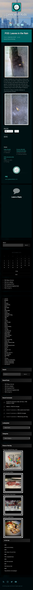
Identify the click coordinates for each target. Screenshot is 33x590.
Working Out (7, 364)
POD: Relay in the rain (9, 280)
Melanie (8, 406)
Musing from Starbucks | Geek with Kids (15, 401)
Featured (6, 316)
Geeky (5, 323)
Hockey (6, 327)
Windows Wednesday (9, 361)
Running (6, 346)
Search (4, 242)
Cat (5, 301)
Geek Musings (7, 322)
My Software (7, 336)
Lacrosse (6, 329)
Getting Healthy (7, 326)
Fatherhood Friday (8, 314)
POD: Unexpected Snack (9, 556)
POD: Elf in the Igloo (15, 406)
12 (4, 263)
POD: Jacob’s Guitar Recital (23, 409)
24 (25, 265)
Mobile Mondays (7, 335)
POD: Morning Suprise (8, 561)
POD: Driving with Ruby (23, 416)
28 (12, 267)
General (5, 39)
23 (21, 265)
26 (4, 267)
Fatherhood (6, 313)
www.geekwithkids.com (11, 179)
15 (17, 263)
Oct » (16, 274)
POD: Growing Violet (8, 566)
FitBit (5, 317)
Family (5, 312)
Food (5, 319)
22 (17, 265)
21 (12, 265)
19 (4, 265)
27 (8, 267)
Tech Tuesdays (7, 354)
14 (12, 263)
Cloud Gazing (7, 304)
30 (21, 267)
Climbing (6, 303)
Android (6, 298)
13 (8, 263)
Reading (6, 343)
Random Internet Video (9, 342)
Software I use (7, 349)
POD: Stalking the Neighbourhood (11, 286)
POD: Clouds (7, 149)
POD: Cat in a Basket (8, 282)
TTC (5, 357)
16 (21, 263)
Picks (5, 338)
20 (8, 265)
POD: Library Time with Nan (10, 552)
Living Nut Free (7, 330)
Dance (5, 306)
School (5, 348)
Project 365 (6, 341)
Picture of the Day (11, 39)
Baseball (6, 300)
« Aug (16, 271)
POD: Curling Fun (8, 288)
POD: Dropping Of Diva (9, 284)
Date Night (6, 307)
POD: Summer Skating (8, 547)
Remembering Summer (9, 345)
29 (17, 267)
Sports (5, 351)
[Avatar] (16, 170)
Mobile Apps (7, 333)
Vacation (6, 358)
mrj (19, 37)
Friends (6, 320)
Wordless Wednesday (9, 362)
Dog (5, 309)
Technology (6, 355)
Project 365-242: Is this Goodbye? (10, 570)
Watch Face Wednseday (9, 359)
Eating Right (7, 310)
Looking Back (7, 332)
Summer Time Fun (8, 352)
